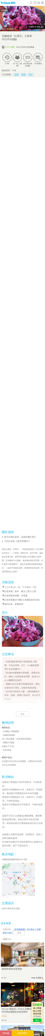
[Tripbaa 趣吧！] (8, 3)
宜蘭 (16, 75)
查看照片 (4, 10)
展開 (19, 933)
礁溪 (23, 75)
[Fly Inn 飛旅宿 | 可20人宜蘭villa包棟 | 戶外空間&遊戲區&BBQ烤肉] (22, 995)
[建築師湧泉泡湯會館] (22, 954)
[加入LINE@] (37, 1013)
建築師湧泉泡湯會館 (12, 969)
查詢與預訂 (23, 1033)
